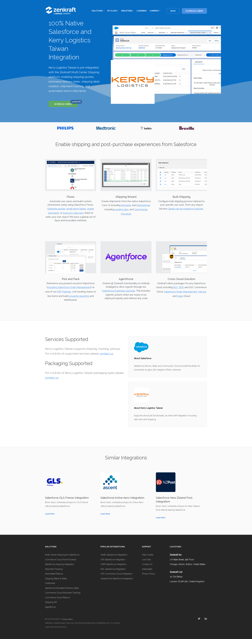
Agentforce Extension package (118, 290)
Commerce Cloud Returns (57, 597)
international (143, 205)
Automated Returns (54, 574)
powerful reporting (79, 296)
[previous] (48, 128)
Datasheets (147, 569)
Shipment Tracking (54, 569)
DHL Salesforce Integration (113, 569)
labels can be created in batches (185, 208)
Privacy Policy (148, 574)
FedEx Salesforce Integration (113, 555)
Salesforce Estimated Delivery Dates (62, 588)
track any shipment (73, 213)
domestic (126, 205)
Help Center (147, 555)
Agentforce (50, 607)
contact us (106, 353)
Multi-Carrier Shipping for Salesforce (62, 555)
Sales (180, 296)
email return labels (76, 208)
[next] (204, 128)
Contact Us (147, 564)
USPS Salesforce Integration (113, 564)
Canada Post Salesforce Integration (116, 578)
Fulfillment (50, 583)
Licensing (142, 11)
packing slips (122, 209)
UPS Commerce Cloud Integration (116, 574)
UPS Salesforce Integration (112, 559)
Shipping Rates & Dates (56, 578)
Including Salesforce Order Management (69, 287)
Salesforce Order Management (180, 291)
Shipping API (51, 602)
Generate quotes (56, 208)
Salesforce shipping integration (59, 564)
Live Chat (146, 559)
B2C (175, 287)
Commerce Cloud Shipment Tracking (62, 593)
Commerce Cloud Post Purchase (60, 559)
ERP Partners (64, 291)
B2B (181, 287)
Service (202, 291)
